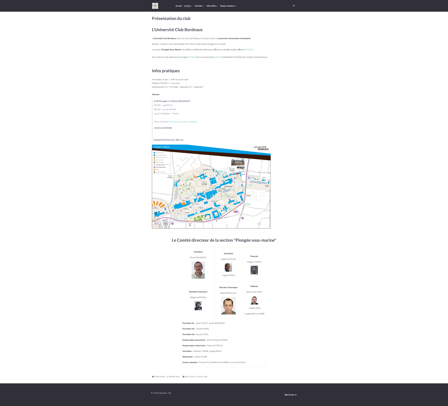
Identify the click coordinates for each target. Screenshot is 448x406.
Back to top (289, 395)
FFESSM (248, 50)
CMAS (217, 57)
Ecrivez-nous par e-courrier (183, 122)
